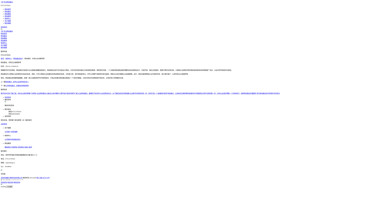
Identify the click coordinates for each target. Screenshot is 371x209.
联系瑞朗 (8, 23)
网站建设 (8, 11)
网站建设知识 (18, 58)
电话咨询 (10, 182)
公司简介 (8, 132)
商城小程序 (28, 147)
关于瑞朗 (8, 21)
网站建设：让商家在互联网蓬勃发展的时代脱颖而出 (185, 93)
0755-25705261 (6, 55)
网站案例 (8, 16)
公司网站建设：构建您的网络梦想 (17, 86)
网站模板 (8, 14)
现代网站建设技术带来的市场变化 (268, 93)
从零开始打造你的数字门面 (68, 93)
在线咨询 (4, 27)
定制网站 (21, 147)
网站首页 (8, 9)
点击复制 (9, 186)
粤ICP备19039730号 (43, 178)
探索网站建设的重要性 (248, 93)
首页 (2, 58)
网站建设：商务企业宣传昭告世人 (17, 82)
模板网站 (8, 147)
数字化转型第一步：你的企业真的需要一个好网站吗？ (221, 93)
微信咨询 (17, 182)
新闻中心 (8, 18)
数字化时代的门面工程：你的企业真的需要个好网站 (18, 93)
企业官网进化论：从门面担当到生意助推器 (114, 93)
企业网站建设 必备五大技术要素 (48, 93)
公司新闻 (8, 139)
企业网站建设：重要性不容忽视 (89, 93)
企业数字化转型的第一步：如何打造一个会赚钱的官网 (148, 93)
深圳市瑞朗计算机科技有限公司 (11, 178)
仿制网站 (14, 147)
